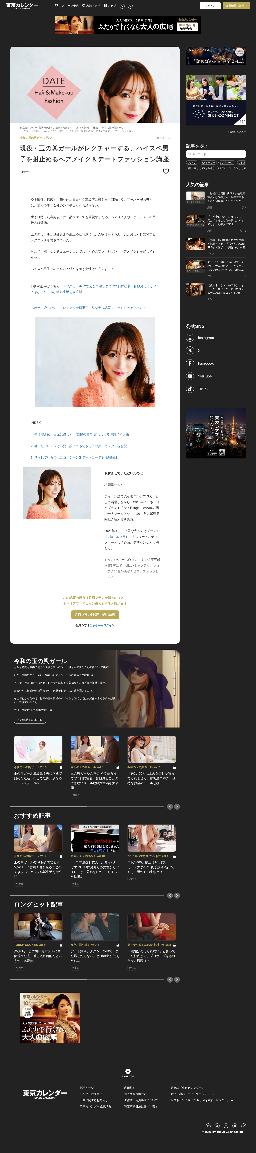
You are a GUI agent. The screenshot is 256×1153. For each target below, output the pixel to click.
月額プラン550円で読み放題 (95, 614)
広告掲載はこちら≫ (237, 131)
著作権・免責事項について (141, 1100)
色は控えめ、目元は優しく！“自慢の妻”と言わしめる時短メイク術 (81, 434)
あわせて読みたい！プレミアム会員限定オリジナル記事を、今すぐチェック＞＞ (88, 307)
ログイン (210, 5)
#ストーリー (208, 162)
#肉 (245, 168)
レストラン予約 (68, 5)
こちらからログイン (102, 625)
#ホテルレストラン (228, 168)
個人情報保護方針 (135, 1093)
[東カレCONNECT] (216, 99)
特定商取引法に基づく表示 (141, 1106)
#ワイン (192, 162)
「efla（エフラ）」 (118, 536)
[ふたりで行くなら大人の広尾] (128, 25)
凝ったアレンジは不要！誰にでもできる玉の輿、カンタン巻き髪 (80, 446)
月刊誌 (111, 5)
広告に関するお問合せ (94, 1100)
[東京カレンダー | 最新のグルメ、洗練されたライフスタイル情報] (30, 6)
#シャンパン (227, 162)
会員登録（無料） (236, 5)
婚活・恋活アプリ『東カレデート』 (193, 1093)
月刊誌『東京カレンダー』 (187, 1087)
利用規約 (129, 1087)
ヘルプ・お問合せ (91, 1093)
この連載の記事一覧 (30, 720)
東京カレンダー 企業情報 (95, 1106)
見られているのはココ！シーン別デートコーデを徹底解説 (75, 457)
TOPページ (87, 1087)
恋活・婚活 (92, 5)
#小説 (242, 162)
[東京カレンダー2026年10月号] (50, 1017)
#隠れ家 (192, 168)
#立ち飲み (207, 168)
